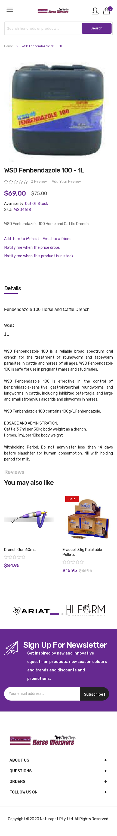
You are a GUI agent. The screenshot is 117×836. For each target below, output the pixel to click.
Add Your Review (66, 181)
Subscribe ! (94, 694)
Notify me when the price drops (32, 247)
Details (12, 288)
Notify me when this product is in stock (38, 256)
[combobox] (58, 28)
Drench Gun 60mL (20, 549)
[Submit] (97, 28)
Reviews (14, 472)
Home (8, 46)
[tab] (58, 288)
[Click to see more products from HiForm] (86, 610)
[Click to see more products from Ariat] (31, 610)
